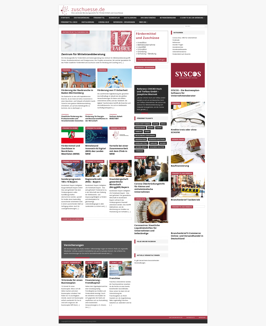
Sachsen (163, 144)
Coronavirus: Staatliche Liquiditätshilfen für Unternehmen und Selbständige (147, 229)
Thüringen (139, 152)
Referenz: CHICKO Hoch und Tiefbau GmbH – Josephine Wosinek (149, 91)
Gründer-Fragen (177, 45)
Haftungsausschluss (175, 317)
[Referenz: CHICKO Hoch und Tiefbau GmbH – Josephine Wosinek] (151, 75)
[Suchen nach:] (194, 26)
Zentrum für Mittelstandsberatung (83, 54)
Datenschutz (190, 317)
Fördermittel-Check (69, 22)
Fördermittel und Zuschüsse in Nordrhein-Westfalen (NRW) (70, 149)
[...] (81, 108)
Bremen (150, 128)
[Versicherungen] (96, 237)
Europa (158, 128)
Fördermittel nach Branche (181, 54)
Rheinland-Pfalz (141, 144)
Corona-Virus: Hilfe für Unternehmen (184, 38)
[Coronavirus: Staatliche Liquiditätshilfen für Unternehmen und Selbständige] (151, 211)
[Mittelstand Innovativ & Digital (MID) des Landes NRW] (96, 135)
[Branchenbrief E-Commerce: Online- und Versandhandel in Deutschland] (188, 218)
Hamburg (138, 132)
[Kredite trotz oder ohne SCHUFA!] (188, 114)
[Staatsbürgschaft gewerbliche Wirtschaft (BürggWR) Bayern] (120, 168)
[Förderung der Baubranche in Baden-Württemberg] (78, 78)
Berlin (163, 125)
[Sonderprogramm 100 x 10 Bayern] (72, 168)
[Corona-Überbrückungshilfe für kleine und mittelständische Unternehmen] (151, 169)
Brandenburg (140, 128)
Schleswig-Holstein (157, 148)
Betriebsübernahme (168, 18)
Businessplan (114, 18)
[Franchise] (120, 268)
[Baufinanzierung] (188, 150)
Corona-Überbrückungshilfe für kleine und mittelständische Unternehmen (149, 188)
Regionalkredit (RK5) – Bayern (93, 180)
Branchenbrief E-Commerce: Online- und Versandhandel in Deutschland (187, 236)
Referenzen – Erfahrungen (124, 22)
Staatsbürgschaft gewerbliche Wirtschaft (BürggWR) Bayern (119, 183)
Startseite (65, 18)
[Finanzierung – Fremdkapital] (96, 269)
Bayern (155, 125)
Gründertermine (177, 47)
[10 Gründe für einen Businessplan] (72, 269)
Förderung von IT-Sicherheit (112, 90)
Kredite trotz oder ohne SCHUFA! (183, 131)
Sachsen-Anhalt (141, 148)
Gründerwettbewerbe (179, 49)
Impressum (202, 317)
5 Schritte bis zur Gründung (191, 18)
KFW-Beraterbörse (148, 18)
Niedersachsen (140, 140)
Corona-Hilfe (103, 22)
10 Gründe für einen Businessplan (72, 281)
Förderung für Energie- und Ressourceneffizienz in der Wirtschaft (96, 118)
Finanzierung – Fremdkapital (93, 281)
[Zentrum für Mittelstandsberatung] (96, 41)
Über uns (142, 22)
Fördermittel (99, 18)
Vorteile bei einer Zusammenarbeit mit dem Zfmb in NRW (118, 149)
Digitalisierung (130, 18)
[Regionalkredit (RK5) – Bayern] (96, 168)
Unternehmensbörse (179, 52)
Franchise (114, 278)
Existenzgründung (81, 18)
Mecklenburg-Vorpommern (145, 136)
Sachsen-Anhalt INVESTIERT (115, 117)
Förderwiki (175, 40)
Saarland (153, 144)
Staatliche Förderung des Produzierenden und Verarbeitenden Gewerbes (72, 118)
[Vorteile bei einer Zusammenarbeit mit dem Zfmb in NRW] (120, 135)
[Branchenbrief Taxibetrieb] (188, 184)
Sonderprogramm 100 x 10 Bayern (71, 180)
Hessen (147, 132)
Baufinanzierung (180, 165)
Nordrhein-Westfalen (157, 140)
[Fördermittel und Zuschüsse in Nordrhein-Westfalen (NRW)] (72, 135)
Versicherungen (74, 245)
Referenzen (176, 42)
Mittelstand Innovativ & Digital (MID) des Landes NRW (95, 149)
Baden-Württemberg (142, 125)
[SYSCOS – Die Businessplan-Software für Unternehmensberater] (188, 75)
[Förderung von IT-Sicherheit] (114, 78)
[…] (122, 63)
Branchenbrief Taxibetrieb (185, 199)
